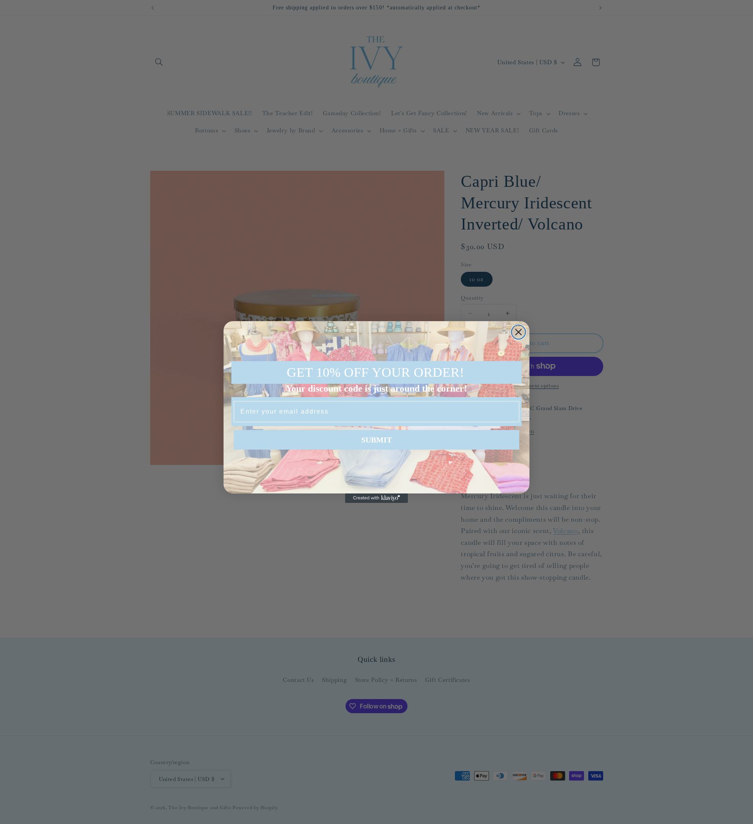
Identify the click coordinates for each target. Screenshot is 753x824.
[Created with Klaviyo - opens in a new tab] (376, 498)
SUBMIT (376, 439)
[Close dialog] (518, 332)
